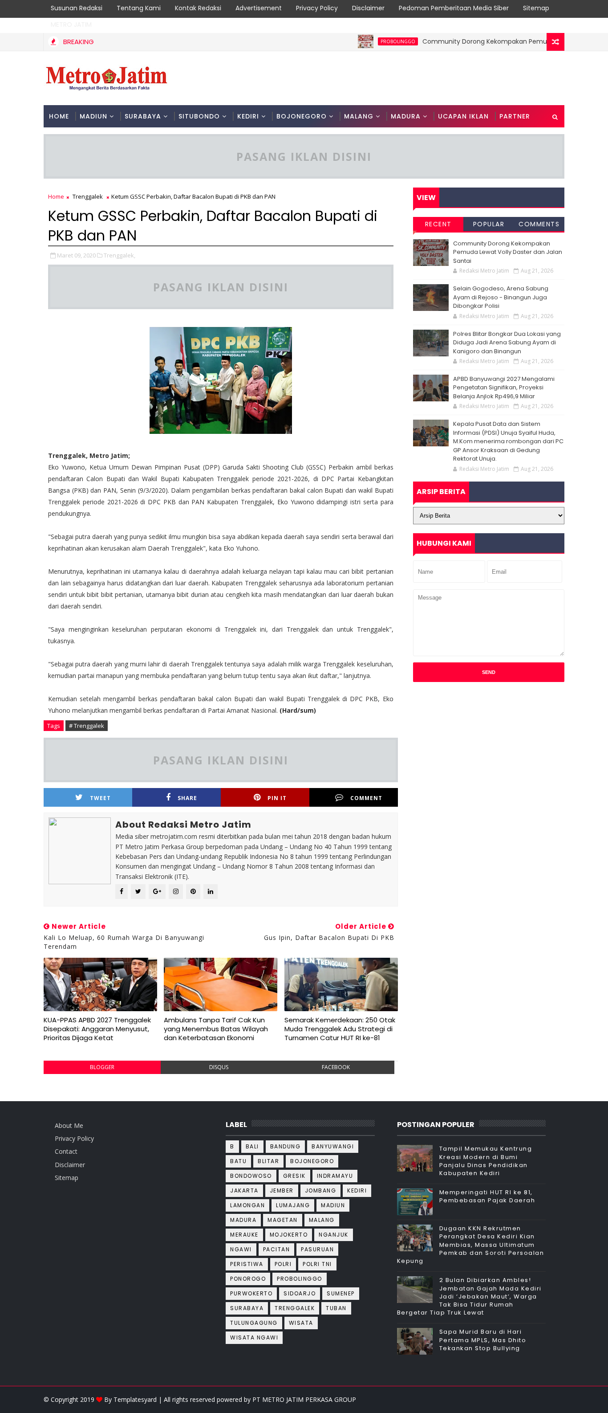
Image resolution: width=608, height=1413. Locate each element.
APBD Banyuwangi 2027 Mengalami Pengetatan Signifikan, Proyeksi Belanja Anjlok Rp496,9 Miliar (504, 387)
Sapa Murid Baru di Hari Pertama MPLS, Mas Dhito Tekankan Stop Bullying (483, 1339)
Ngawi (241, 1249)
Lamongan (247, 1205)
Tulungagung (254, 1323)
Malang (322, 1220)
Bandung (285, 1146)
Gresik (294, 1176)
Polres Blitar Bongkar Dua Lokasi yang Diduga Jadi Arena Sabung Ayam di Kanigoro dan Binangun (507, 342)
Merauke (244, 1234)
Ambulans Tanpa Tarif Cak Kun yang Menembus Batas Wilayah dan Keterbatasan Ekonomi (216, 1029)
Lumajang (293, 1205)
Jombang (320, 1190)
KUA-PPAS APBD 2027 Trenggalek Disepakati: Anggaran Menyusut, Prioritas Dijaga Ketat (97, 1029)
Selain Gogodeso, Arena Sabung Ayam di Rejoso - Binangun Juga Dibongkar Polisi (500, 297)
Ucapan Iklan (463, 116)
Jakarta (244, 1190)
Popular (489, 224)
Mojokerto (289, 1234)
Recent (438, 224)
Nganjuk (334, 1234)
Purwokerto (251, 1293)
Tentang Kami (139, 8)
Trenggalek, (119, 255)
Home (59, 116)
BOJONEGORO (301, 116)
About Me (69, 1125)
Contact (66, 1151)
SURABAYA (143, 116)
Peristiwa (246, 1264)
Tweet (100, 798)
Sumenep (341, 1293)
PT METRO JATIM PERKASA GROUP (304, 1399)
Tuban (336, 1308)
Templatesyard (135, 1399)
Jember (282, 1190)
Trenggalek (88, 196)
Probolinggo (376, 41)
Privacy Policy (317, 8)
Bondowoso (251, 1176)
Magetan (283, 1220)
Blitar (268, 1161)
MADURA (406, 116)
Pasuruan (317, 1249)
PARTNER (514, 116)
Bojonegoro (312, 1161)
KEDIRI (248, 116)
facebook (336, 1067)
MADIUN (93, 116)
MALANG (358, 116)
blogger (102, 1067)
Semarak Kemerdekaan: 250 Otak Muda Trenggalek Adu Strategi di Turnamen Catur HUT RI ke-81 (339, 1029)
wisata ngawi (254, 1337)
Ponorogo (248, 1278)
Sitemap (536, 8)
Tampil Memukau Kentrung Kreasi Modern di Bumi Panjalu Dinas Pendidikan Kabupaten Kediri (485, 1160)
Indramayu (335, 1176)
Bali (252, 1146)
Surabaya (246, 1308)
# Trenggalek (86, 726)
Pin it (277, 798)
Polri (283, 1264)
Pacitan (276, 1249)
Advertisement (258, 8)
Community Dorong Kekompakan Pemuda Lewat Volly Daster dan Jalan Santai (507, 252)
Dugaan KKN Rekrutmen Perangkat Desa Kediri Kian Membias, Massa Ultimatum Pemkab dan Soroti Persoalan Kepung (470, 1244)
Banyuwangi (333, 1146)
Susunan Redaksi (76, 8)
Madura (243, 1220)
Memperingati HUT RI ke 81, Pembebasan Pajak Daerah (487, 1196)
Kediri (357, 1190)
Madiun (333, 1205)
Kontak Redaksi (198, 8)
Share (187, 798)
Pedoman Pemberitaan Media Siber (454, 8)
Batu (238, 1161)
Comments (539, 224)
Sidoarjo (300, 1293)
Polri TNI (317, 1264)
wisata (301, 1323)
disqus (218, 1067)
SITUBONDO (199, 116)
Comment (366, 798)
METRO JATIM (71, 24)
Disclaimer (368, 8)
